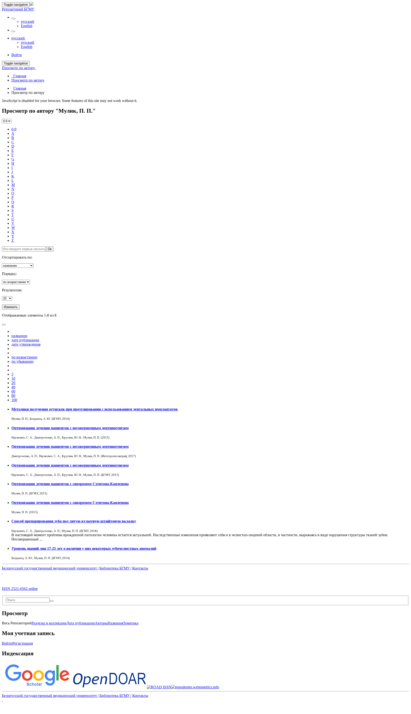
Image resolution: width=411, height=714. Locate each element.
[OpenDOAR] (109, 687)
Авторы (101, 623)
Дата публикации (80, 623)
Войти (7, 643)
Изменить (11, 307)
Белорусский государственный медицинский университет (50, 568)
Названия (115, 623)
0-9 (13, 129)
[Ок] (52, 601)
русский (27, 21)
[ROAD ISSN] (159, 687)
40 (13, 387)
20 (13, 383)
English (26, 26)
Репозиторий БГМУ (18, 9)
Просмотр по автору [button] (19, 68)
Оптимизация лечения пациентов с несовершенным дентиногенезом (70, 428)
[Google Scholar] (37, 687)
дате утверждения (25, 344)
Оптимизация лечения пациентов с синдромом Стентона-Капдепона (70, 484)
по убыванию (22, 361)
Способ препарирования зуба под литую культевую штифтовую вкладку (73, 521)
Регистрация (22, 643)
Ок (50, 249)
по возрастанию (24, 357)
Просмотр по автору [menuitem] (27, 80)
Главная (19, 88)
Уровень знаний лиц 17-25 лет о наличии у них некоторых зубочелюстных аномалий (83, 548)
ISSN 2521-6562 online (20, 589)
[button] (13, 18)
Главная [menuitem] (18, 76)
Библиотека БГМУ (115, 568)
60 (13, 391)
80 (13, 396)
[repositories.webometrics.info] (195, 687)
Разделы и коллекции (49, 623)
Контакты (140, 568)
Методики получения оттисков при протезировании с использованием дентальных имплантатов (94, 409)
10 (13, 378)
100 (14, 400)
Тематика (130, 623)
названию (19, 336)
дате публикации (25, 340)
